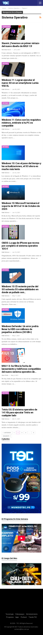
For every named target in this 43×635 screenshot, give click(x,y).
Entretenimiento (32, 614)
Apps (17, 617)
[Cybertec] (21, 478)
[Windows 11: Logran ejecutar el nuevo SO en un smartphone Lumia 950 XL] (13, 69)
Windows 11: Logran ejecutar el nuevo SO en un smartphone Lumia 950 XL (20, 83)
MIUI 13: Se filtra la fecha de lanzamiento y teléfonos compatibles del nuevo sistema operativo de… (21, 369)
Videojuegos (19, 614)
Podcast (24, 617)
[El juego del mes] (21, 574)
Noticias (5, 63)
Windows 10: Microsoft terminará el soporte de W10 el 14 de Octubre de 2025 (21, 206)
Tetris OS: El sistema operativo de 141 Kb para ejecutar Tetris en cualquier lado (19, 412)
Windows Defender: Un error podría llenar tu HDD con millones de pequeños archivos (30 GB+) (20, 329)
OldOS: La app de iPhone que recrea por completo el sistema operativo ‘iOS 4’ (20, 245)
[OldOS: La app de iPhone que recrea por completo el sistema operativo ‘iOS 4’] (13, 232)
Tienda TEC (33, 617)
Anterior (7, 432)
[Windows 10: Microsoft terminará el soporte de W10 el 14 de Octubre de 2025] (13, 192)
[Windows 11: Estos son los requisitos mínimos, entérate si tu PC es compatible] (13, 109)
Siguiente (6, 436)
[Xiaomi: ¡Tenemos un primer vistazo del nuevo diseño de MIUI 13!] (13, 32)
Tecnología (6, 26)
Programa (10, 617)
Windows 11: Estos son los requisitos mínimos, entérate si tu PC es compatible (21, 122)
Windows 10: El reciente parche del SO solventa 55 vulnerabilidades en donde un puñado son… (20, 289)
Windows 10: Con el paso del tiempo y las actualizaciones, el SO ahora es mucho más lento (21, 166)
